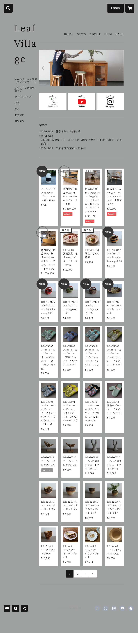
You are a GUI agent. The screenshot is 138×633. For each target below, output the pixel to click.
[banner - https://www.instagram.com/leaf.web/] (110, 101)
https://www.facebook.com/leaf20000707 (97, 608)
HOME (68, 34)
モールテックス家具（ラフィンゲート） (25, 80)
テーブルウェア (22, 97)
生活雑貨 (19, 115)
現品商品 (19, 121)
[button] (115, 8)
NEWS (81, 34)
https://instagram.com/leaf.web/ (114, 608)
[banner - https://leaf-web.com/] (52, 101)
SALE (120, 34)
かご (16, 109)
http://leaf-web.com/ (131, 608)
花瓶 (16, 103)
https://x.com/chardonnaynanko (105, 608)
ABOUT (95, 34)
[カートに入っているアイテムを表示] (129, 8)
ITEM (108, 34)
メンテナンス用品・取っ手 (25, 89)
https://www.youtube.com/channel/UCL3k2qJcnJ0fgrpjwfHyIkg (122, 608)
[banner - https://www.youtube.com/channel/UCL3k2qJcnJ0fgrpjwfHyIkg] (81, 101)
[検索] (8, 8)
